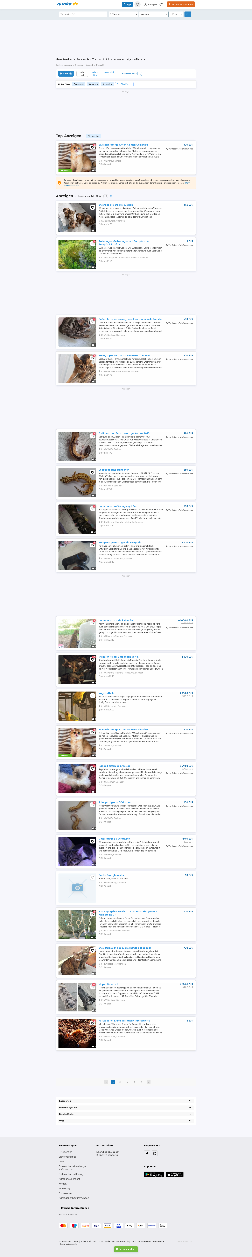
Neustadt (106, 84)
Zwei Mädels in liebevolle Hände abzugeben (125, 947)
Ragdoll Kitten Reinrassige (114, 765)
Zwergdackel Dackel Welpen (116, 204)
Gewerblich (108, 73)
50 (111, 196)
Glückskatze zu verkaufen (114, 838)
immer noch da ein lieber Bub (116, 620)
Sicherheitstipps (67, 1156)
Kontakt (63, 1183)
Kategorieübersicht (69, 1178)
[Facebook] (147, 1153)
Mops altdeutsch (108, 984)
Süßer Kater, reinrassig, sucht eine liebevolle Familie (130, 319)
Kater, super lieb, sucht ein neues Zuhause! (124, 355)
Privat (95, 73)
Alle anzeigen (94, 136)
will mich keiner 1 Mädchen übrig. (119, 656)
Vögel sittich (106, 693)
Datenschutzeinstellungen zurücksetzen (73, 1168)
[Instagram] (154, 1153)
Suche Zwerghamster (111, 875)
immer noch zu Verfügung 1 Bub (118, 506)
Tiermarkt (78, 84)
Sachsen (92, 84)
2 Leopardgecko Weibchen (115, 802)
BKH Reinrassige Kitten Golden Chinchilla (123, 144)
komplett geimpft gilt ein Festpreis (120, 542)
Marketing (64, 1188)
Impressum (65, 1193)
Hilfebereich (65, 1151)
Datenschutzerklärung (71, 1174)
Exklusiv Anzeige (68, 1214)
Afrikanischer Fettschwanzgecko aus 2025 (124, 433)
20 (105, 196)
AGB (61, 1161)
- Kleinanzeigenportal (108, 1153)
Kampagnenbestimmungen (74, 1197)
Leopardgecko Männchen (114, 469)
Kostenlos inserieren (182, 4)
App (129, 4)
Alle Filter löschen (124, 84)
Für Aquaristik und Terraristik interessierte (124, 1020)
